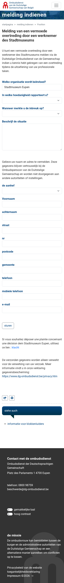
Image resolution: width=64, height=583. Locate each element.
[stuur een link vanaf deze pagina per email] (5, 398)
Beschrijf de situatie (14, 121)
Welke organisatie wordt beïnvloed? (24, 82)
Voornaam (8, 198)
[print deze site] (12, 398)
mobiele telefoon (12, 291)
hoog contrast (22, 514)
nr (3, 238)
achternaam (9, 212)
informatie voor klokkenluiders (26, 423)
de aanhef (8, 185)
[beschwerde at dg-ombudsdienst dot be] (27, 489)
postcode (7, 251)
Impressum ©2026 (18, 575)
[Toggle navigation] (56, 5)
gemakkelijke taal (24, 509)
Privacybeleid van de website (24, 567)
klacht (15, 347)
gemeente (8, 264)
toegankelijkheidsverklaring (23, 571)
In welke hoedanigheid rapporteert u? (25, 95)
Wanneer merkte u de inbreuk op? (23, 108)
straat (5, 225)
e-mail (6, 304)
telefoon (7, 278)
